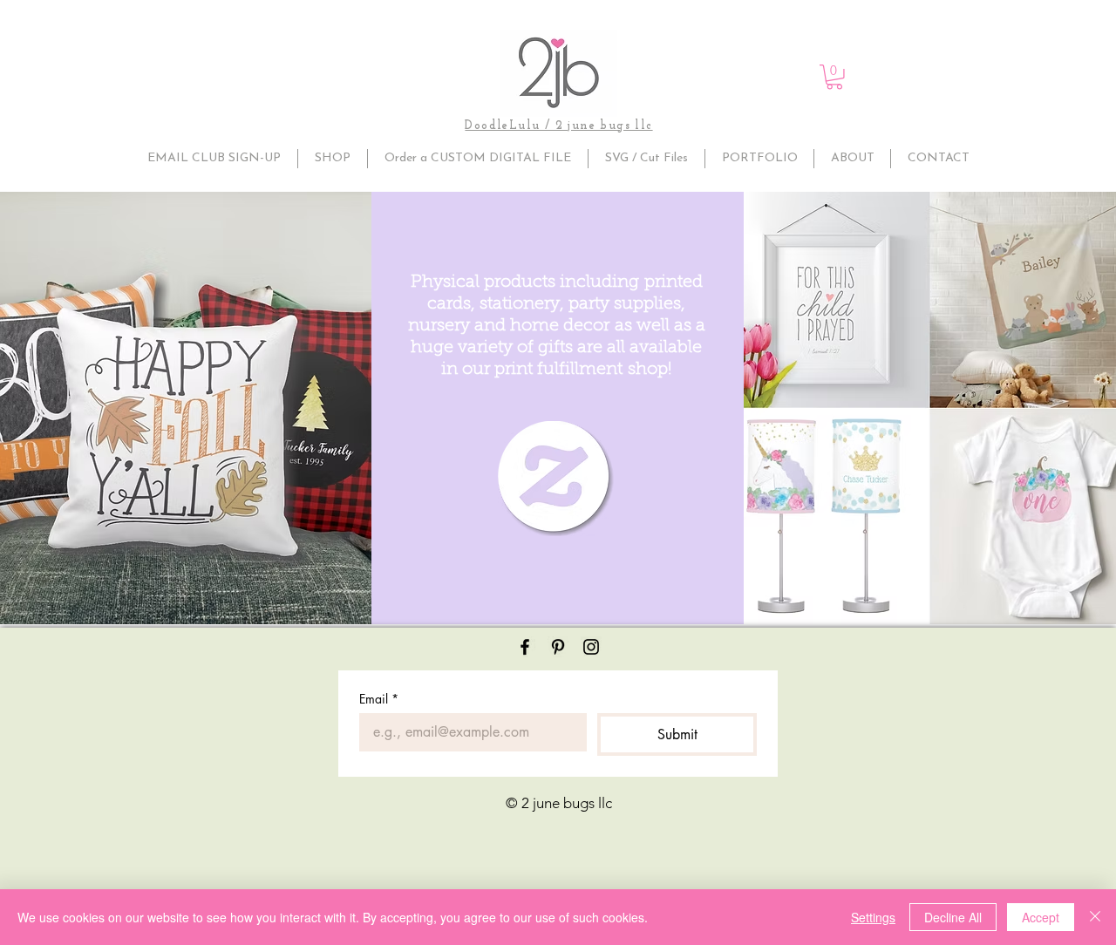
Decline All (953, 917)
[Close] (1095, 917)
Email (378, 698)
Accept (1040, 917)
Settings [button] (873, 917)
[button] (834, 77)
